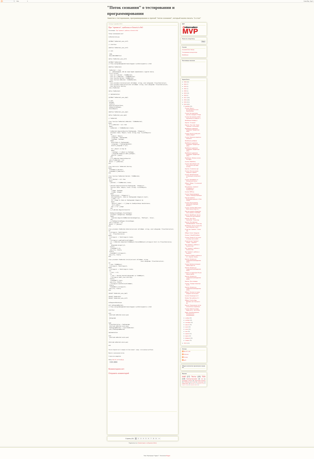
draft (184, 377)
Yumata (186, 357)
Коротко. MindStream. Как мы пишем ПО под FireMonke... (193, 215)
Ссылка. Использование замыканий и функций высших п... (191, 204)
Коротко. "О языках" (190, 122)
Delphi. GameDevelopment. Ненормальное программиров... (192, 314)
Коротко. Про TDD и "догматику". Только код (192, 219)
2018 (185, 95)
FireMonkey (187, 382)
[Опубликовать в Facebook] (115, 362)
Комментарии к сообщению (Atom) (147, 443)
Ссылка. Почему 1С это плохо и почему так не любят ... (193, 238)
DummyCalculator (191, 379)
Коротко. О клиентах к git (191, 168)
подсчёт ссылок (185, 384)
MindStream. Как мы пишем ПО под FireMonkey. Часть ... (193, 226)
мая (186, 331)
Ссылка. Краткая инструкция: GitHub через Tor (193, 264)
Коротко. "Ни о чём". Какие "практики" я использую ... (192, 125)
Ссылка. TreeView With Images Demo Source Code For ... (193, 208)
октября (187, 320)
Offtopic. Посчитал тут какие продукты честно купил (192, 292)
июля (186, 327)
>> (159, 438)
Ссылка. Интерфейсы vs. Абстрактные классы (191, 180)
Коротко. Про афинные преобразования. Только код (193, 222)
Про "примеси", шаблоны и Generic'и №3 (192, 245)
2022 (185, 88)
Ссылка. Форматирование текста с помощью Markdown (193, 194)
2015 (185, 102)
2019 (185, 93)
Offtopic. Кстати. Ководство (192, 233)
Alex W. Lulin (187, 351)
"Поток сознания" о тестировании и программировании (141, 10)
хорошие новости (194, 384)
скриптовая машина (200, 380)
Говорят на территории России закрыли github (193, 273)
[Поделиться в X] (113, 362)
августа (187, 324)
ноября (187, 318)
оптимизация (200, 382)
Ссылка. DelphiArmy (190, 161)
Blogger (168, 455)
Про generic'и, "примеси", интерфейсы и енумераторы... (192, 188)
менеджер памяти (187, 380)
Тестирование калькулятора (189, 52)
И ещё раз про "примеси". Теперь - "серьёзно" (192, 241)
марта (187, 336)
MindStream (185, 55)
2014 (185, 104)
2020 (185, 91)
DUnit (191, 383)
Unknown (186, 354)
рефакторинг (185, 383)
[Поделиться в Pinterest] (116, 362)
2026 (185, 82)
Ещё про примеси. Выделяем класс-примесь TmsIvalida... (193, 212)
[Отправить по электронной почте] (110, 362)
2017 (185, 97)
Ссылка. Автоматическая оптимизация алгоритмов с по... (193, 176)
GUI (202, 379)
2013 (185, 343)
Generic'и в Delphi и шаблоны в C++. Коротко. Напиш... (193, 256)
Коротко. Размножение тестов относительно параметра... (193, 306)
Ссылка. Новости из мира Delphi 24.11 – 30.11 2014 (192, 309)
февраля (187, 338)
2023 (185, 86)
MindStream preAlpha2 (191, 140)
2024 (185, 84)
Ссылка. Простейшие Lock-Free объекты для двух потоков (192, 165)
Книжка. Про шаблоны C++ (192, 298)
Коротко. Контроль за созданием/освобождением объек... (193, 260)
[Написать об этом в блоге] (112, 362)
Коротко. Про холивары (191, 281)
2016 (185, 100)
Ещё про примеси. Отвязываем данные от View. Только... (193, 199)
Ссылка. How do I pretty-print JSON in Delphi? (192, 134)
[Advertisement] (142, 423)
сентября (188, 322)
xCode (193, 382)
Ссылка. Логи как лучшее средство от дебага (191, 171)
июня (186, 329)
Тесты (193, 377)
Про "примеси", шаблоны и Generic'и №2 (127, 30)
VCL (195, 383)
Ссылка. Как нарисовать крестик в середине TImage (193, 114)
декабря (187, 106)
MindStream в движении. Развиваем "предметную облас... (192, 130)
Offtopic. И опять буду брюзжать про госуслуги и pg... (192, 302)
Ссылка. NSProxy (189, 191)
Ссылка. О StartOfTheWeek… (193, 235)
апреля (187, 333)
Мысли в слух (201, 383)
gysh (185, 360)
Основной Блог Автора (188, 49)
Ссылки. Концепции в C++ (192, 295)
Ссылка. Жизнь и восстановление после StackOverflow (191, 110)
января (187, 340)
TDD (203, 377)
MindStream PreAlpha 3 (191, 120)
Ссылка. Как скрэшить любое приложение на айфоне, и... (193, 117)
